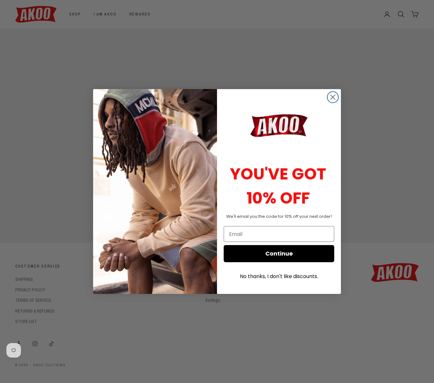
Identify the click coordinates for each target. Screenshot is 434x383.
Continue (279, 253)
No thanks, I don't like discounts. (279, 276)
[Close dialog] (332, 97)
